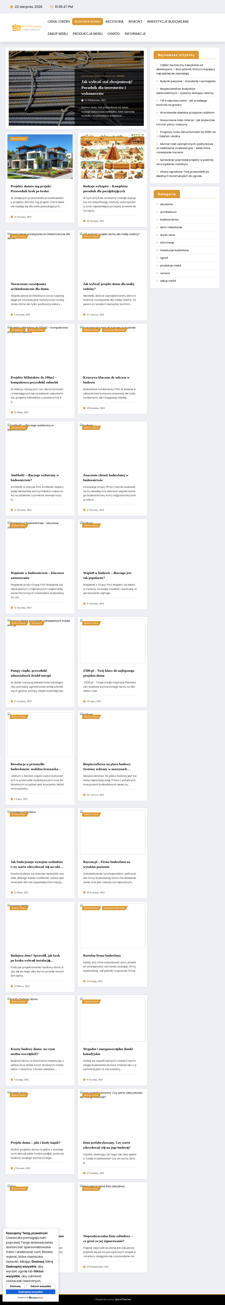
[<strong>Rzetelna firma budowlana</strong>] (112, 925)
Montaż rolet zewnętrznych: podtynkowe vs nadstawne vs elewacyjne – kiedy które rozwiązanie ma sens (184, 148)
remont (165, 273)
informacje (37, 623)
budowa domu (87, 76)
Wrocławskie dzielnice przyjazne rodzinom (187, 112)
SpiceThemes (123, 1299)
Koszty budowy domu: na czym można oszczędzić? (33, 1051)
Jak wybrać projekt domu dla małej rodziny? (108, 286)
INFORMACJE (135, 33)
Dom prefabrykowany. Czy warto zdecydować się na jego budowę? (106, 1145)
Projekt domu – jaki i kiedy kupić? (35, 1142)
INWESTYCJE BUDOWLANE (168, 21)
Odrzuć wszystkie (40, 1286)
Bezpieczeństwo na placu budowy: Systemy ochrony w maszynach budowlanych (107, 766)
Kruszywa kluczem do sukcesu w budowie (106, 380)
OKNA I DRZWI (59, 21)
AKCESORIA (114, 21)
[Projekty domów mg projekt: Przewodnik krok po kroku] (40, 156)
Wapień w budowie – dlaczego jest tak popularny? (107, 575)
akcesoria (166, 204)
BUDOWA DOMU (87, 21)
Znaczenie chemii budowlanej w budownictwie (105, 477)
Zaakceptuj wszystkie (30, 1292)
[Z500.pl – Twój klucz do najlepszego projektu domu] (112, 641)
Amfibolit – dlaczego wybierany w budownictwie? (35, 477)
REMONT (135, 21)
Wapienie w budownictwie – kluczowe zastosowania (37, 575)
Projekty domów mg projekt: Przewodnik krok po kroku (31, 188)
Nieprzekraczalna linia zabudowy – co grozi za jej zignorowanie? (108, 1238)
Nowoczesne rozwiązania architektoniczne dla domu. (30, 286)
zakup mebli (168, 281)
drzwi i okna (167, 235)
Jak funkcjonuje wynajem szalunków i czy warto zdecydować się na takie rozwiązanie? (37, 864)
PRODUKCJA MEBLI (87, 33)
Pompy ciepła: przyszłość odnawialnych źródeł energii (31, 673)
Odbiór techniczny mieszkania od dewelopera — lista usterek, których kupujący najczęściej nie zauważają (185, 69)
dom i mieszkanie (171, 227)
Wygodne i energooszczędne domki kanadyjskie (108, 1051)
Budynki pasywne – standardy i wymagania (187, 81)
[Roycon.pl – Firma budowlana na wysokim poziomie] (112, 832)
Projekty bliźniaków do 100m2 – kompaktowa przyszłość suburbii (34, 380)
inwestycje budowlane (104, 76)
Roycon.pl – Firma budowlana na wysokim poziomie (106, 864)
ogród (164, 258)
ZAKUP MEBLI (58, 33)
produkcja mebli (170, 265)
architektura (17, 330)
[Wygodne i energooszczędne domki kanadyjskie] (112, 1019)
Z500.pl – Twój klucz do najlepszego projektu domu (108, 673)
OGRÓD (113, 33)
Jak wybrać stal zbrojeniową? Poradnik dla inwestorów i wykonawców (107, 88)
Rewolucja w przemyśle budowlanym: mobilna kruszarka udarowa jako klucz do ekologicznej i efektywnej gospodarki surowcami (37, 766)
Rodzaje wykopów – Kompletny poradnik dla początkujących (105, 188)
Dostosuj (15, 1286)
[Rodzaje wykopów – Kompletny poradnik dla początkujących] (112, 156)
